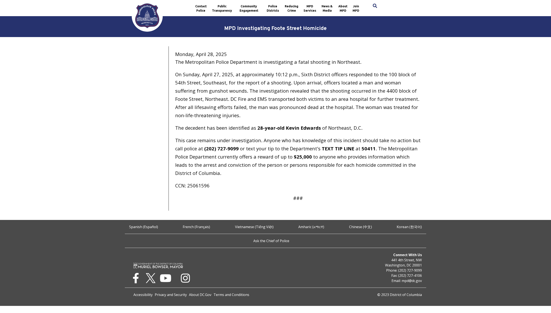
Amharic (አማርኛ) (311, 226)
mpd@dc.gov (412, 280)
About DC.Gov (200, 294)
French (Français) (196, 226)
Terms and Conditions (231, 294)
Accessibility (143, 294)
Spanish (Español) (143, 226)
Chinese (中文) (360, 226)
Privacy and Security (171, 294)
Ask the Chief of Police (271, 240)
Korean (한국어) (409, 226)
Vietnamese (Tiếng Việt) (254, 226)
